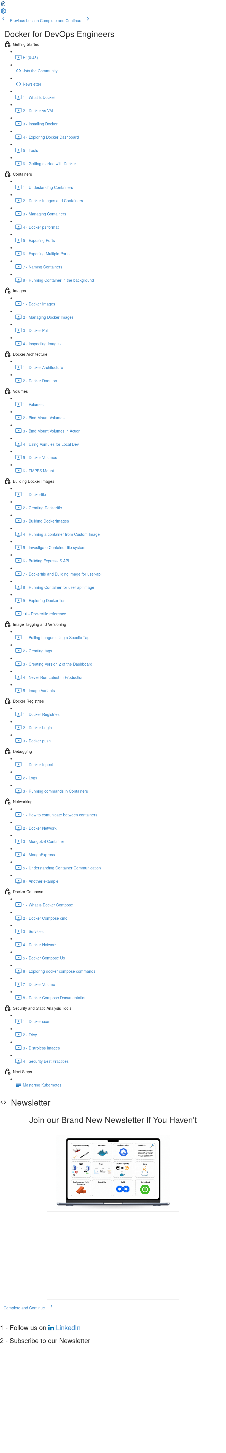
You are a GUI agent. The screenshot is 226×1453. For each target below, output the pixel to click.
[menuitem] (3, 12)
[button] (3, 5)
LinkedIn (68, 1327)
